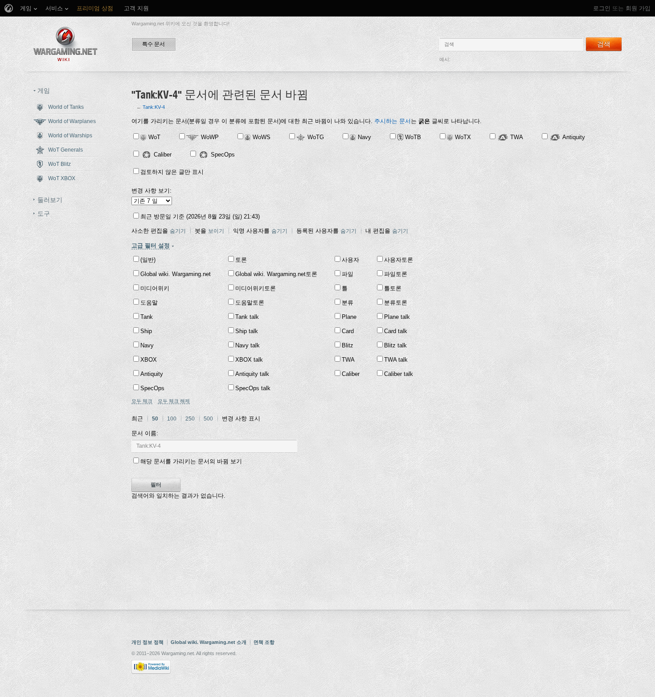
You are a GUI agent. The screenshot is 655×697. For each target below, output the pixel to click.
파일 (347, 274)
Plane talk (397, 316)
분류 (347, 302)
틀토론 (392, 288)
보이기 (216, 231)
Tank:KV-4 (154, 107)
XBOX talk (249, 359)
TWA (516, 137)
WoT (154, 137)
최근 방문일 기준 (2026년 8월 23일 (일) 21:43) (200, 216)
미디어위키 (154, 288)
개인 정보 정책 (147, 642)
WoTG (315, 137)
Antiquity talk (252, 374)
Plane (349, 316)
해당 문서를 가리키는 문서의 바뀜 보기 (191, 461)
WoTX (463, 137)
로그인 (601, 8)
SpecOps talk (252, 388)
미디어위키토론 (255, 288)
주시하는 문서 (392, 121)
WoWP (210, 137)
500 (208, 419)
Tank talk (247, 316)
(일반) (148, 259)
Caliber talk (398, 374)
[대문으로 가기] (65, 44)
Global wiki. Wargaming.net (175, 274)
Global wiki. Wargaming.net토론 (276, 274)
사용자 (350, 259)
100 (171, 419)
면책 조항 (264, 642)
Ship (146, 331)
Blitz (347, 345)
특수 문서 (153, 44)
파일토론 (395, 274)
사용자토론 (398, 259)
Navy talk (247, 345)
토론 (241, 259)
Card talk (395, 331)
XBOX (148, 359)
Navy (364, 137)
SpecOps (223, 154)
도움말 (149, 302)
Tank (146, 316)
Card (348, 331)
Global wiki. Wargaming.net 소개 (208, 642)
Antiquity (573, 137)
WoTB (413, 137)
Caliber (163, 154)
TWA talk (396, 359)
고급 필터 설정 (150, 245)
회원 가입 (638, 8)
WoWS (261, 137)
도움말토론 (249, 302)
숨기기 (178, 231)
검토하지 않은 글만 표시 (172, 172)
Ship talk (246, 331)
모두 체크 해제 (174, 401)
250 (190, 419)
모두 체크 (141, 401)
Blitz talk (395, 345)
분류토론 (395, 302)
